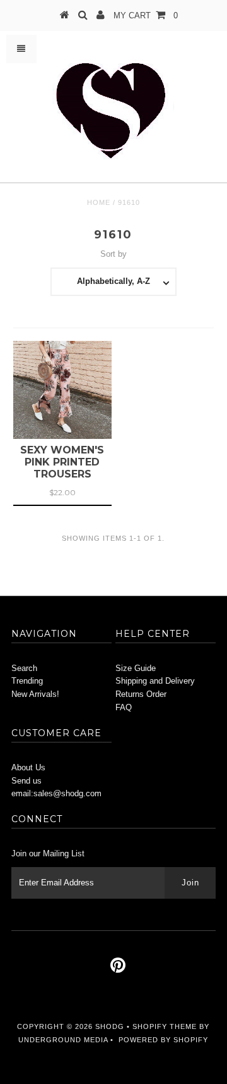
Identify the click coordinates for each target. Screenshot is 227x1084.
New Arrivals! (35, 694)
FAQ (123, 707)
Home (98, 202)
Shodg (109, 1026)
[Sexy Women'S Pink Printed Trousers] (62, 390)
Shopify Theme (164, 1026)
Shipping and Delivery (155, 681)
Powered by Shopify (163, 1040)
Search (24, 668)
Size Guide (135, 668)
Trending (27, 681)
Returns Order (140, 694)
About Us (28, 767)
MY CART (146, 15)
